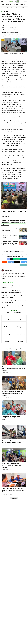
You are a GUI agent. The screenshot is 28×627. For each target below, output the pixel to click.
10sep (2, 29)
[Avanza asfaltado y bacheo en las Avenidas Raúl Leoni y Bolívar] (14, 432)
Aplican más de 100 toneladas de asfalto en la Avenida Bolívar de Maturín (12, 393)
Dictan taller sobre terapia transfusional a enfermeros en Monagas (12, 465)
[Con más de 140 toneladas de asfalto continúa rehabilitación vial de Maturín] (23, 230)
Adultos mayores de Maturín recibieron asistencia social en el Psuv (12, 418)
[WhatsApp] (7, 332)
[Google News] (20, 332)
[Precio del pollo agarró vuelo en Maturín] (23, 237)
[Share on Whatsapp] (9, 35)
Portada (3, 7)
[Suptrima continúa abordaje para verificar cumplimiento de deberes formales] (14, 480)
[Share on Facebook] (4, 35)
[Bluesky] (20, 339)
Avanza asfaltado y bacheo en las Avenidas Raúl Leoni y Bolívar (12, 441)
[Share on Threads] (20, 35)
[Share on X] (7, 35)
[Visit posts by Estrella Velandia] (2, 270)
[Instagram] (7, 325)
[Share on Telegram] (17, 35)
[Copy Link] (23, 35)
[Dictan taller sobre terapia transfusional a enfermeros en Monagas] (14, 455)
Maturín (6, 29)
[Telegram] (20, 325)
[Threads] (7, 339)
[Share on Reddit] (15, 35)
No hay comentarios (16, 29)
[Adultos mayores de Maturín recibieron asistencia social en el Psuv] (14, 407)
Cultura (5, 11)
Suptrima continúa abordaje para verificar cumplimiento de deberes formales (13, 490)
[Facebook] (24, 270)
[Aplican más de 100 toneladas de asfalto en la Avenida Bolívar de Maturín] (14, 383)
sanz (10, 29)
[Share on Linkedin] (12, 35)
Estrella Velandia (6, 25)
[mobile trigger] (2, 2)
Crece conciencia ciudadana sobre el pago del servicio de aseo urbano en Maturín (13, 368)
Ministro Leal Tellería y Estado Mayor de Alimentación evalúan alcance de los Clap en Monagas (13, 223)
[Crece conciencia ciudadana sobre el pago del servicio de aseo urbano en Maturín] (14, 358)
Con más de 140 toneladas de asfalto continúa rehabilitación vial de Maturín (9, 230)
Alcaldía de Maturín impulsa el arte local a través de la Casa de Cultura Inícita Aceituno (9, 243)
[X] (26, 270)
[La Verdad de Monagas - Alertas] (14, 1)
